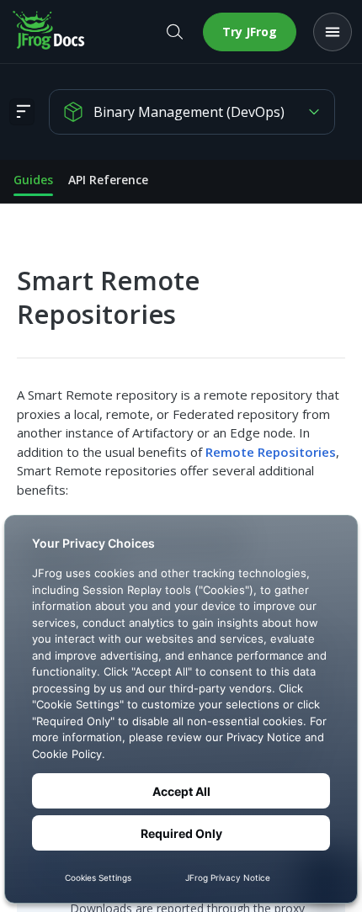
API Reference (108, 180)
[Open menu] (332, 32)
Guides (33, 180)
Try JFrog (249, 32)
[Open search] (174, 32)
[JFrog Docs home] (49, 32)
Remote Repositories (270, 451)
